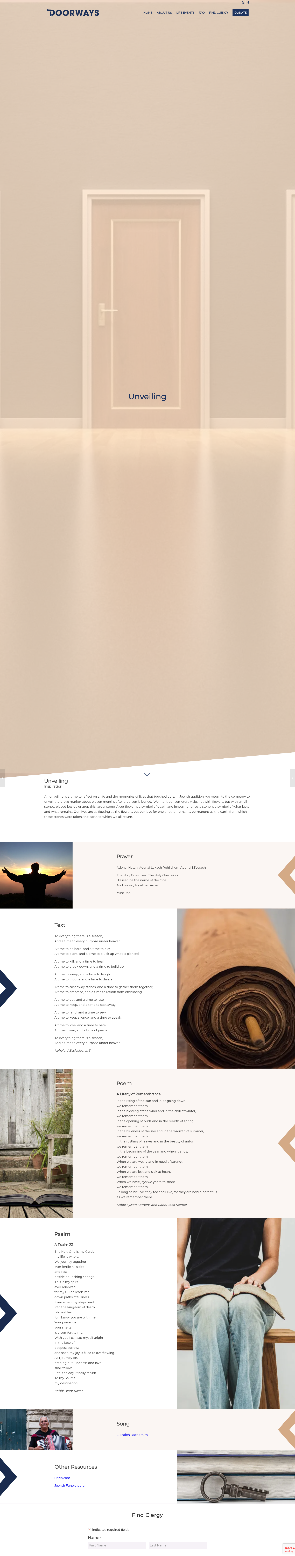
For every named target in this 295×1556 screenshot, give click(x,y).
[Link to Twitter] (243, 2)
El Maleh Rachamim (132, 1435)
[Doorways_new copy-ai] (72, 12)
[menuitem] (148, 12)
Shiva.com (62, 1478)
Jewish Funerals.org (69, 1486)
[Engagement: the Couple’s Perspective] (2, 778)
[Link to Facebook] (248, 2)
